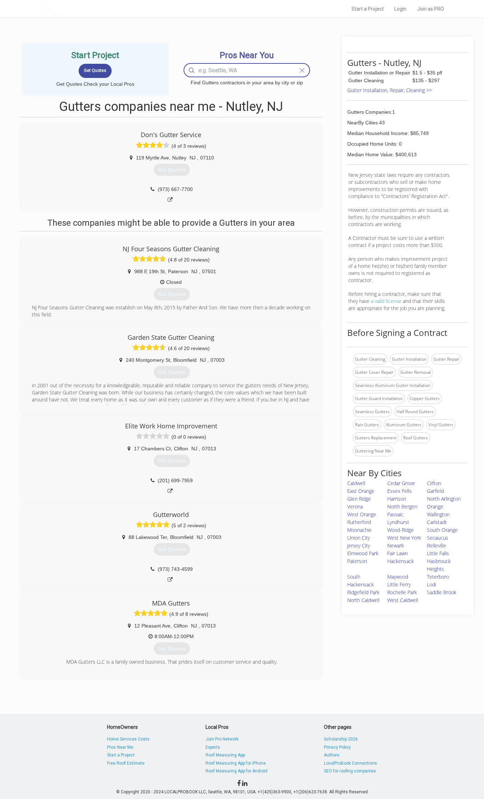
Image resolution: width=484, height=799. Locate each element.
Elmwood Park (362, 553)
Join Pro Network (222, 739)
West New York (404, 537)
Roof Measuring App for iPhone (236, 763)
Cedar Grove (401, 483)
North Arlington (444, 498)
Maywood (397, 576)
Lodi (431, 584)
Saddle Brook (441, 592)
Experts (213, 747)
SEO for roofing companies (350, 771)
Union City (358, 537)
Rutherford (359, 522)
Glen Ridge (359, 498)
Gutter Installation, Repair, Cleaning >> (389, 90)
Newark (395, 545)
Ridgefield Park (363, 592)
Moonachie (359, 530)
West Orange (361, 514)
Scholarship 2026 (341, 739)
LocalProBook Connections (350, 763)
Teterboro (438, 576)
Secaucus (437, 537)
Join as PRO (430, 9)
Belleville (436, 545)
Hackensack (400, 561)
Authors (331, 755)
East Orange (361, 491)
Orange (435, 506)
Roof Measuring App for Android (237, 771)
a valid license (386, 301)
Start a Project (367, 9)
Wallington (438, 514)
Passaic (395, 514)
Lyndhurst (398, 522)
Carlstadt (437, 522)
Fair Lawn (397, 553)
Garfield (435, 491)
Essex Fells (399, 491)
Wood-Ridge (400, 530)
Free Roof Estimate (126, 763)
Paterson (357, 561)
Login (400, 9)
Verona (355, 506)
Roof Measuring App (225, 755)
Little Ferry (399, 584)
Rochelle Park (402, 592)
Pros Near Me (120, 747)
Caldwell (356, 483)
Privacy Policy (337, 747)
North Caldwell (363, 600)
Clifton (434, 483)
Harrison (396, 498)
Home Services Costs (128, 739)
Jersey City (358, 545)
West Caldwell (402, 600)
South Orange (442, 530)
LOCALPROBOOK (79, 8)
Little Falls (438, 553)
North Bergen (402, 506)
